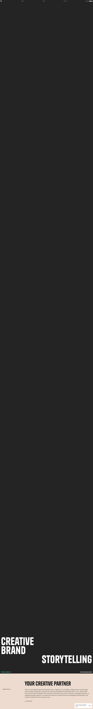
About (22, 1)
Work (44, 1)
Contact (65, 1)
